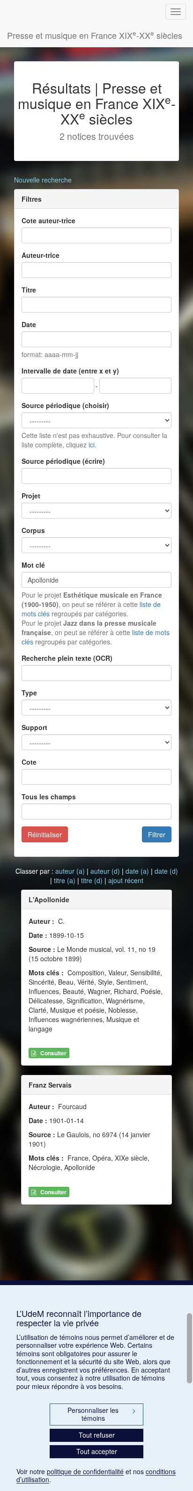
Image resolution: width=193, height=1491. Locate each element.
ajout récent (125, 880)
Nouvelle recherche (43, 179)
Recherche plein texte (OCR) (67, 658)
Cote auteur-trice (48, 220)
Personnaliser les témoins (101, 1414)
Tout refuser (97, 1435)
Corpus (33, 530)
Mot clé (33, 565)
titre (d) (92, 880)
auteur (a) (70, 871)
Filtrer (156, 834)
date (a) (137, 871)
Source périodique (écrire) (63, 461)
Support (34, 727)
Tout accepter (96, 1451)
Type (29, 692)
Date (29, 324)
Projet (31, 495)
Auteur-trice (40, 255)
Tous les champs (49, 796)
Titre (29, 289)
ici (92, 444)
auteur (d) (105, 871)
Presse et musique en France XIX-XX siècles (94, 35)
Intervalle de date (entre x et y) (70, 370)
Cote (29, 762)
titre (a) (64, 880)
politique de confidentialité (85, 1471)
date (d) (166, 871)
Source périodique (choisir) (65, 405)
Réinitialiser (45, 834)
